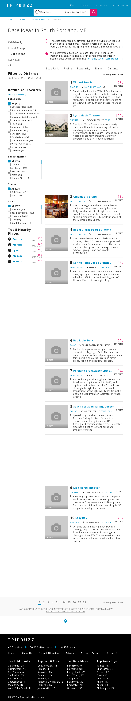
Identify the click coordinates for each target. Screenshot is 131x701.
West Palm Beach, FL (20, 688)
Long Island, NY (76, 672)
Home (11, 19)
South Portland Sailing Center (93, 406)
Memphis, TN (15, 684)
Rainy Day (14, 59)
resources (101, 5)
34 (64, 602)
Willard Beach (82, 82)
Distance (113, 68)
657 (40, 238)
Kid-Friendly (15, 42)
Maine (22, 19)
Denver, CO (103, 672)
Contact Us (113, 653)
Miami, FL (102, 681)
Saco (100, 58)
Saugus (17, 239)
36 (74, 602)
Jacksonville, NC (46, 688)
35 (69, 602)
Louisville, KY (45, 684)
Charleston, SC (105, 668)
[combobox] (48, 12)
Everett (17, 261)
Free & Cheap (16, 48)
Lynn (16, 250)
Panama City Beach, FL (50, 681)
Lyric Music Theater (86, 115)
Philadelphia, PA (105, 688)
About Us (27, 653)
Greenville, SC (74, 688)
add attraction (121, 5)
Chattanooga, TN (17, 681)
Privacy (70, 653)
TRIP (20, 5)
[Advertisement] (84, 169)
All (9, 65)
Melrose (18, 255)
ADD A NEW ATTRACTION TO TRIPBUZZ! (65, 611)
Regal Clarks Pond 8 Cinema (92, 229)
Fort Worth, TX (75, 675)
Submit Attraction (49, 653)
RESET (11, 94)
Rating (68, 68)
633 (40, 260)
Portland (91, 58)
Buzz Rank (52, 68)
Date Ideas (18, 54)
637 (40, 249)
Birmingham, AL (17, 668)
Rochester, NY (75, 684)
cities (72, 5)
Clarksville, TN (16, 675)
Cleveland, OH (75, 668)
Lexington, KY (74, 665)
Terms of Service (90, 653)
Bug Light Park (83, 340)
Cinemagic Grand (85, 196)
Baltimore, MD (75, 681)
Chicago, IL (103, 678)
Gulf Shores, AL (16, 672)
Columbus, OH (16, 665)
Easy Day (81, 518)
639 (40, 243)
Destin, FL (102, 675)
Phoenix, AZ (44, 678)
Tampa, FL (44, 668)
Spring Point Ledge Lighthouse (94, 262)
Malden (17, 244)
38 (84, 602)
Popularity (83, 68)
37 (79, 602)
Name (99, 68)
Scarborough (111, 58)
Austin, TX (102, 684)
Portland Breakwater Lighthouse (95, 370)
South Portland (38, 19)
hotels (84, 5)
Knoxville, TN (15, 678)
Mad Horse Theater (86, 487)
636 (40, 255)
